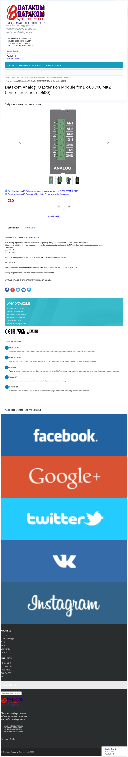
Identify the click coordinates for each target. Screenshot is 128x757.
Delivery (5, 642)
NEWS (4, 635)
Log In (9, 51)
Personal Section (13, 59)
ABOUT (4, 676)
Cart (8, 54)
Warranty (5, 649)
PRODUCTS (6, 663)
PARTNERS (6, 669)
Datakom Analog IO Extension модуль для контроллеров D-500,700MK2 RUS (42, 191)
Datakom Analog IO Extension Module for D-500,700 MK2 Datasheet (38, 194)
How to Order (7, 638)
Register (16, 51)
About (4, 645)
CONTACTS (6, 673)
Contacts (5, 652)
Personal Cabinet (8, 739)
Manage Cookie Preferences (11, 693)
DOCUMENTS (7, 666)
